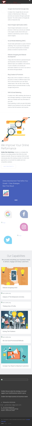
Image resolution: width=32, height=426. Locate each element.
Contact (9, 423)
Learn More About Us (8, 166)
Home (2, 423)
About (5, 423)
